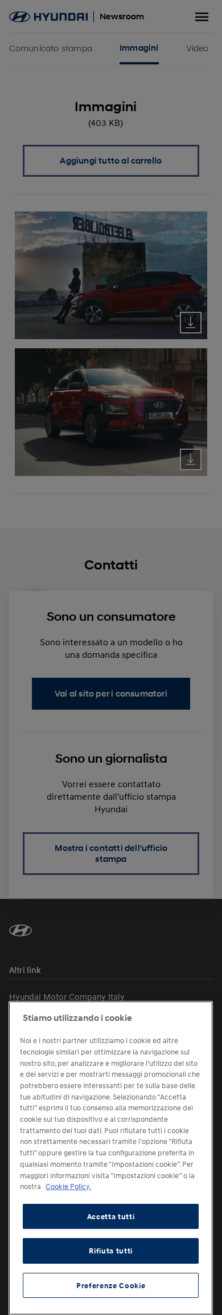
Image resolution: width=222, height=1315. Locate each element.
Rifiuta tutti (111, 1250)
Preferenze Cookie (110, 1285)
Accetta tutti (111, 1216)
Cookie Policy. (68, 1186)
